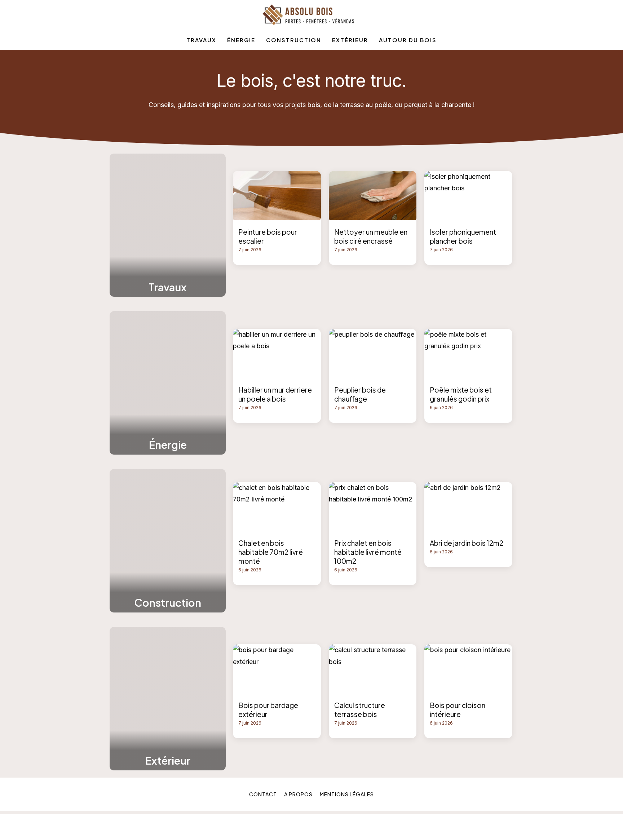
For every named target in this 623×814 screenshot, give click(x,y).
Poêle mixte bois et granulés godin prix (461, 394)
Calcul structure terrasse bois (359, 709)
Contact (263, 794)
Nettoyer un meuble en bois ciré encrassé (370, 236)
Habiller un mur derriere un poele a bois (275, 394)
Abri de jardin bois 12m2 (466, 543)
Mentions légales (347, 794)
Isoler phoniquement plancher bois (463, 236)
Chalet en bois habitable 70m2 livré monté (270, 552)
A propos (298, 794)
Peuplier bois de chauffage (360, 394)
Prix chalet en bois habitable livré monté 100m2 (368, 552)
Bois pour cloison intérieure (457, 709)
